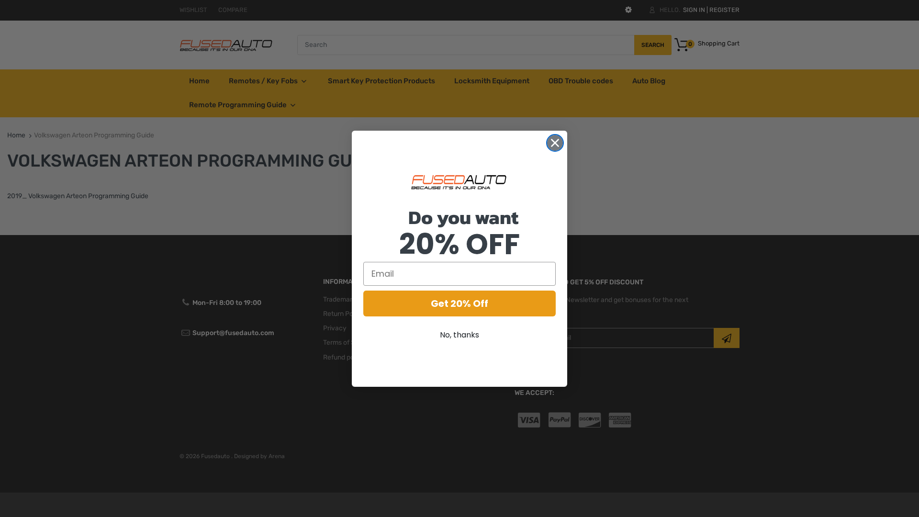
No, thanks (459, 334)
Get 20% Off (459, 303)
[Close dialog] (555, 143)
